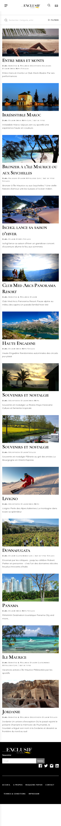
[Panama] (30, 588)
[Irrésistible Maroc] (30, 97)
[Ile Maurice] (30, 639)
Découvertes (36, 66)
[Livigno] (30, 481)
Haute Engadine (18, 343)
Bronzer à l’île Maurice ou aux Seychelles (29, 169)
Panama (10, 605)
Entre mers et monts (23, 60)
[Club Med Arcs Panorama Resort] (30, 267)
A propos (18, 785)
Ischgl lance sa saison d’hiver (24, 230)
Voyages (25, 68)
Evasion (5, 68)
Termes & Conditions (15, 794)
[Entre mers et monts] (30, 42)
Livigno (10, 498)
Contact (49, 785)
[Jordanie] (30, 694)
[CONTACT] (56, 5)
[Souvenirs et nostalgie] (30, 377)
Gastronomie (22, 556)
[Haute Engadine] (30, 325)
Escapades (46, 66)
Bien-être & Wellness (18, 66)
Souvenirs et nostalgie (25, 395)
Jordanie (11, 711)
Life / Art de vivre (36, 120)
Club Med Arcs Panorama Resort (29, 288)
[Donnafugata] (30, 532)
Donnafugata (16, 550)
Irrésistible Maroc (21, 115)
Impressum (34, 794)
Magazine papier (33, 785)
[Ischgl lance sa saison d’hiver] (30, 209)
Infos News (15, 68)
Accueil (6, 785)
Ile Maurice (14, 657)
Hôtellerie (31, 178)
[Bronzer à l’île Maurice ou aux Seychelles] (30, 149)
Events (19, 239)
